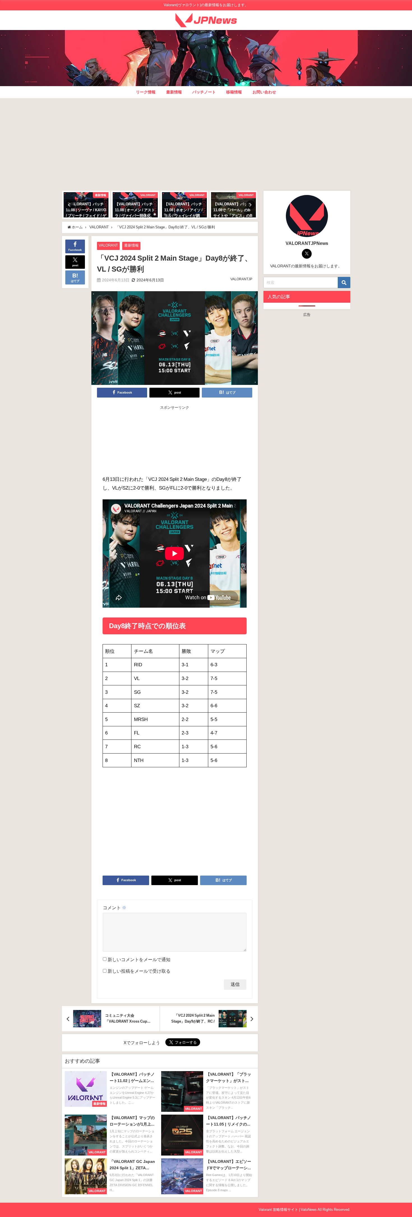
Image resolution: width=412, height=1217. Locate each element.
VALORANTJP (241, 279)
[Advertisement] (206, 143)
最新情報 (174, 92)
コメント (114, 907)
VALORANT (108, 245)
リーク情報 (146, 92)
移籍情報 (234, 92)
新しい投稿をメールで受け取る (139, 971)
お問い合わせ (264, 92)
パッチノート (204, 92)
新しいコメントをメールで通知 (139, 959)
